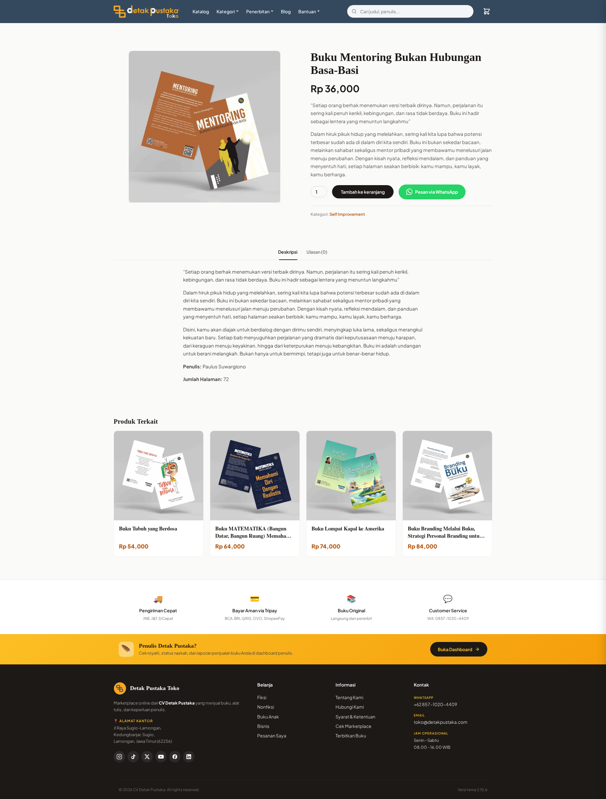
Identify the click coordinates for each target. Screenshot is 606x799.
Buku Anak (268, 716)
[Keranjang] (486, 11)
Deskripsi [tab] (288, 252)
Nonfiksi (265, 707)
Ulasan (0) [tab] (317, 252)
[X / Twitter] (147, 756)
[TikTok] (133, 756)
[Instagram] (119, 756)
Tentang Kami (349, 697)
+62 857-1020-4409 (435, 704)
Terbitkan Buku (351, 735)
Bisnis (263, 726)
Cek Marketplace (353, 726)
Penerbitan (258, 11)
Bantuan (307, 11)
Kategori (226, 11)
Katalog (201, 11)
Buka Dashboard (455, 649)
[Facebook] (175, 756)
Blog (286, 11)
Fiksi (261, 697)
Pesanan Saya (271, 735)
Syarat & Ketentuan (355, 716)
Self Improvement (347, 214)
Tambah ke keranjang (363, 192)
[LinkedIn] (188, 756)
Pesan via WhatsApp (436, 192)
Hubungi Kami (350, 707)
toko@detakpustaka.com (440, 722)
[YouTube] (161, 756)
